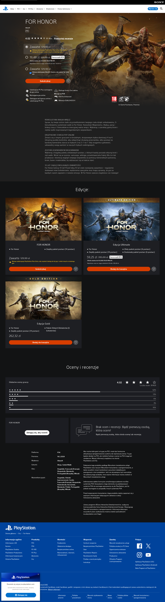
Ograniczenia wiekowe (117, 549)
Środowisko (61, 543)
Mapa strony (110, 596)
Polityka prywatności (76, 596)
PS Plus (30, 9)
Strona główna (10, 533)
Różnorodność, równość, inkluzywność (66, 554)
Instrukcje (86, 562)
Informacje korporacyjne (14, 556)
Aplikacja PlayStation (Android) (146, 565)
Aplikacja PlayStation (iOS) (144, 562)
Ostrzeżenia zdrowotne (91, 498)
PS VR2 (33, 549)
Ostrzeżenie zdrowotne (117, 553)
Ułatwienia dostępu (64, 546)
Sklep (12, 9)
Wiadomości (50, 9)
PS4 (32, 546)
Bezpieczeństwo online (65, 549)
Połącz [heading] (138, 539)
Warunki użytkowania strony (95, 596)
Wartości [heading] (61, 539)
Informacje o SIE (11, 543)
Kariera (7, 546)
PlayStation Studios (12, 549)
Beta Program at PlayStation (145, 568)
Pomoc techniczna (64, 9)
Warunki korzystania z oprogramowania (141, 596)
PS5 (18, 9)
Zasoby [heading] (112, 539)
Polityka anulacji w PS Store (119, 546)
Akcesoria (39, 9)
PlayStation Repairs (90, 553)
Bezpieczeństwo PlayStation (93, 546)
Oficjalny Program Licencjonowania (115, 560)
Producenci (113, 556)
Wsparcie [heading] (87, 539)
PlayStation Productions (13, 553)
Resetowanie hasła (90, 556)
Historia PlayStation (12, 559)
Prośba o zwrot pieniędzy (92, 559)
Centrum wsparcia (89, 543)
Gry (24, 9)
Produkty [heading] (35, 539)
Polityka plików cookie (123, 596)
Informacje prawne (62, 596)
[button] (37, 433)
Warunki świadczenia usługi (119, 543)
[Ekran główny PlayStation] (5, 8)
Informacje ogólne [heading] (13, 539)
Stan (85, 549)
